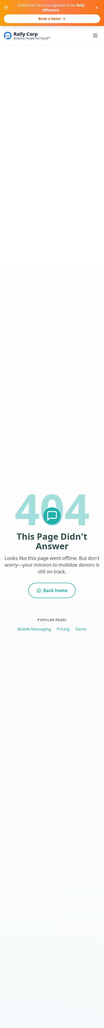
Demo (81, 629)
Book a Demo (49, 18)
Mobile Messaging (34, 629)
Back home (55, 590)
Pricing (63, 629)
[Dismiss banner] (96, 7)
